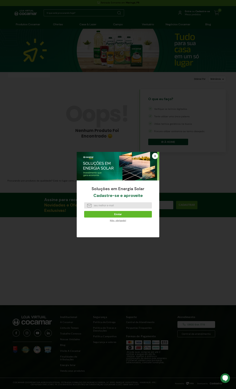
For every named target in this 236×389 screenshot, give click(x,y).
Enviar (118, 214)
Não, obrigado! (118, 220)
